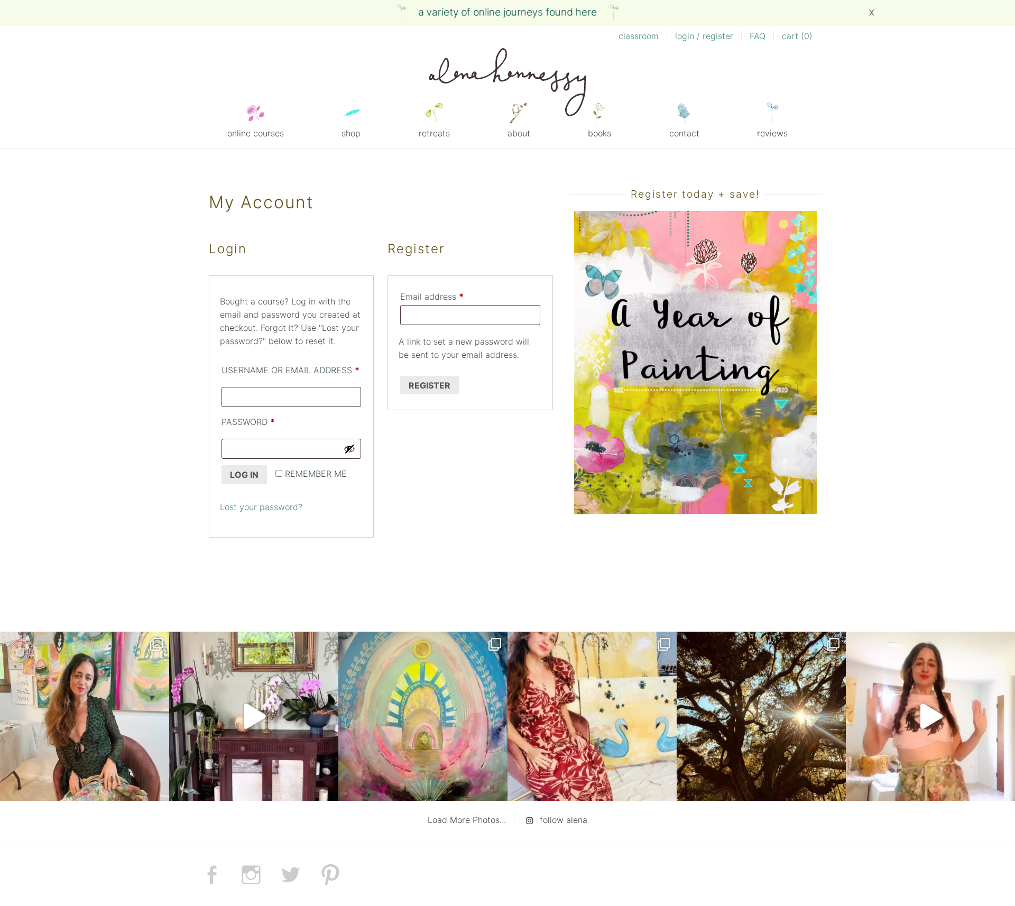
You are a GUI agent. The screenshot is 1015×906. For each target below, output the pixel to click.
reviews (772, 133)
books (599, 133)
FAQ (757, 36)
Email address (449, 296)
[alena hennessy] (507, 84)
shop (351, 133)
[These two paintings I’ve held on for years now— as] (592, 716)
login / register (704, 36)
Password (269, 421)
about (519, 133)
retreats (434, 133)
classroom (639, 36)
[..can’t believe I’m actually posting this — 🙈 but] (930, 716)
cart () (797, 36)
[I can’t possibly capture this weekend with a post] (253, 716)
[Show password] (349, 449)
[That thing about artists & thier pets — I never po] (84, 716)
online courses (255, 133)
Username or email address (291, 369)
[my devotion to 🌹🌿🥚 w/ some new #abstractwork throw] (761, 716)
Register (429, 385)
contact (684, 133)
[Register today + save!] (695, 511)
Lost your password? (261, 507)
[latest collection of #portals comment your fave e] (423, 716)
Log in (244, 474)
